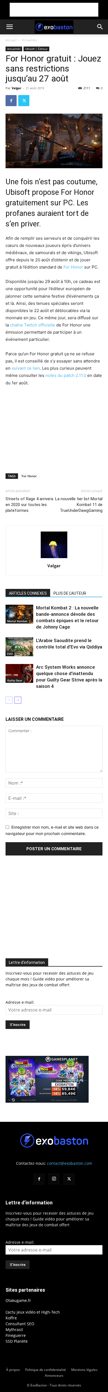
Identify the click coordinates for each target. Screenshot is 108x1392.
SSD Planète (17, 1341)
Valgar (16, 88)
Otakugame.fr (18, 1300)
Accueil (11, 40)
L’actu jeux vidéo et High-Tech (33, 1312)
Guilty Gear (14, 680)
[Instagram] (54, 1178)
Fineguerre (16, 1335)
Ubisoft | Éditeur (36, 49)
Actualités (29, 40)
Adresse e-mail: (20, 1002)
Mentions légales (84, 1369)
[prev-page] (9, 700)
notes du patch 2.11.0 (65, 375)
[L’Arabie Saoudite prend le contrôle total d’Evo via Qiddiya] (19, 647)
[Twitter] (23, 100)
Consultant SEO (20, 1323)
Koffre (11, 1318)
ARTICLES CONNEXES (28, 593)
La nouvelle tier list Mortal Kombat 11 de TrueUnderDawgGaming (78, 504)
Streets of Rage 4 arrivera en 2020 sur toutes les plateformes (29, 504)
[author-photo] (54, 558)
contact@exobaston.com (69, 1163)
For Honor (73, 267)
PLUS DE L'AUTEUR (69, 593)
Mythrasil (14, 1329)
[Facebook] (11, 100)
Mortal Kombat (17, 621)
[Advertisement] (54, 10)
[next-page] (17, 700)
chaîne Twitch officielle (32, 325)
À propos (13, 1369)
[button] (9, 26)
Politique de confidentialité (45, 1369)
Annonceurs (54, 1375)
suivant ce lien (26, 368)
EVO (10, 654)
